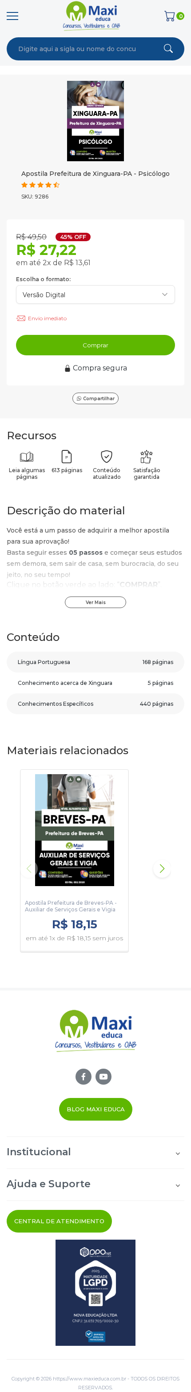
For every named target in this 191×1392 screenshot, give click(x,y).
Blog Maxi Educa (96, 1109)
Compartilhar (99, 399)
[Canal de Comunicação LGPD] (95, 1293)
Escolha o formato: (43, 279)
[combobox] (77, 49)
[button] (162, 869)
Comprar (95, 345)
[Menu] (12, 16)
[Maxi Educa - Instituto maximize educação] (95, 1038)
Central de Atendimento (59, 1221)
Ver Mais (96, 602)
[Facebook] (84, 1077)
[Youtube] (103, 1077)
